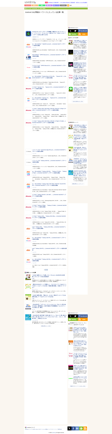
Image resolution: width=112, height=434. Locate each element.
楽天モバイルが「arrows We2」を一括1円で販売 (35, 8)
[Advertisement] (46, 21)
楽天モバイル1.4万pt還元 (81, 2)
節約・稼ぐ (49, 5)
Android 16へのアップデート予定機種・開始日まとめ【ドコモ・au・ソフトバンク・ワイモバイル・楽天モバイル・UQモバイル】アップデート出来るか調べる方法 (49, 33)
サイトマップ (54, 429)
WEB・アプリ (56, 5)
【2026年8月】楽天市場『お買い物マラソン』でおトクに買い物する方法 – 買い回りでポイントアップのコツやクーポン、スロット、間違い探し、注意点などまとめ (49, 317)
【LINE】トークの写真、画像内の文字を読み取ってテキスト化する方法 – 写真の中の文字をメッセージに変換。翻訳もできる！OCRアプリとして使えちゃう (80, 90)
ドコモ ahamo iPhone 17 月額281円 (67, 2)
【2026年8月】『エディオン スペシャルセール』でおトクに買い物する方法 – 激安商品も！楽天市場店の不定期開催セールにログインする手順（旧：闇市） (49, 306)
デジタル (63, 5)
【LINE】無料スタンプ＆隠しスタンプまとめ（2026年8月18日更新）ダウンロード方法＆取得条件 (80, 41)
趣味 (42, 5)
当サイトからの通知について (45, 429)
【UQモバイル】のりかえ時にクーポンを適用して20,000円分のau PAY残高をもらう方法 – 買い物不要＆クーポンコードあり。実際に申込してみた (80, 330)
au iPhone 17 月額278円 (53, 2)
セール (33, 309)
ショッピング (35, 320)
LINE (33, 278)
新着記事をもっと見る (46, 326)
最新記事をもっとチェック (77, 183)
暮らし (34, 5)
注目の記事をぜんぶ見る (78, 101)
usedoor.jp (54, 432)
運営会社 (60, 429)
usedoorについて (28, 429)
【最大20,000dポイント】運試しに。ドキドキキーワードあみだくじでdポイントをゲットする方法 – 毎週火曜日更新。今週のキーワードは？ (49, 286)
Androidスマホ (35, 36)
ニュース (28, 5)
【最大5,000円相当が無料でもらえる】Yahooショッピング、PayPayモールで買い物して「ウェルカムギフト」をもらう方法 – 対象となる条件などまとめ (80, 343)
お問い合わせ (35, 429)
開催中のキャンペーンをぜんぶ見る (77, 386)
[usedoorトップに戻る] (30, 2)
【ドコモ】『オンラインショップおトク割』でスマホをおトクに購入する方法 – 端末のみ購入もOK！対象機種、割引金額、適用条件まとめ (80, 77)
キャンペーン (35, 289)
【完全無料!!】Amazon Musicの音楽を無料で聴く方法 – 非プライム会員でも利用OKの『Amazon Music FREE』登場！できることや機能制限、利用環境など (80, 65)
